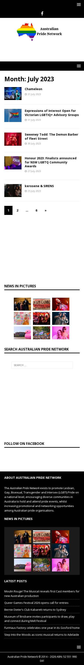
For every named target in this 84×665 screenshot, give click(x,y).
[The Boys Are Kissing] (60, 324)
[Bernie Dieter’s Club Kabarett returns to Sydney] (60, 295)
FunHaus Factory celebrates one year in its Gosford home (42, 619)
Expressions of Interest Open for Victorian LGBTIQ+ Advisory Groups (52, 104)
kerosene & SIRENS (39, 178)
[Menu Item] (42, 13)
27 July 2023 (34, 162)
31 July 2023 (34, 86)
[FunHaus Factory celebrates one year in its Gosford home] (41, 310)
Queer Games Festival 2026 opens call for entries (36, 594)
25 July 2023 (34, 182)
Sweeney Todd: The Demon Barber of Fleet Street (51, 128)
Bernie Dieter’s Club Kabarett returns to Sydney (35, 601)
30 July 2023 (34, 135)
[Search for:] (42, 357)
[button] (78, 4)
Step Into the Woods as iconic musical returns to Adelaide (41, 626)
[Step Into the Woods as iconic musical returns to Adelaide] (60, 310)
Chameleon (33, 81)
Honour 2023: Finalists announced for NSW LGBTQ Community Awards (50, 154)
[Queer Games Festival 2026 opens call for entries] (41, 295)
